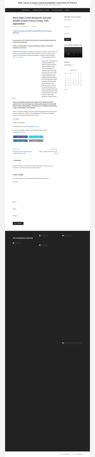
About (67, 10)
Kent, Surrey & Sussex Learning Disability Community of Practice (47, 3)
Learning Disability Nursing (41, 10)
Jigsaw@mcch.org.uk (33, 126)
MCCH (53, 51)
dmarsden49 (24, 26)
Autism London (47, 51)
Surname (66, 33)
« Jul (65, 89)
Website (15, 215)
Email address (67, 19)
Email (14, 209)
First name (67, 26)
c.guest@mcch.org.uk (19, 132)
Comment (16, 182)
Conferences (25, 10)
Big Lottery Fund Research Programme (31, 51)
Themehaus (79, 454)
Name (15, 202)
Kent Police (16, 53)
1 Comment (33, 26)
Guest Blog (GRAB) (57, 10)
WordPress (67, 454)
